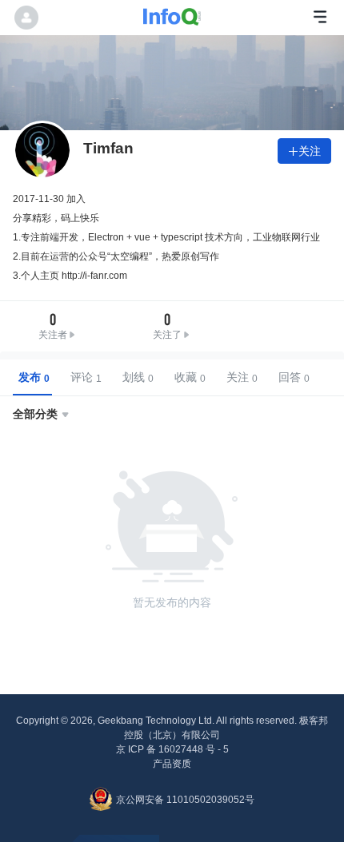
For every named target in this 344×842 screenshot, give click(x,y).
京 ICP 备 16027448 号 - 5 (172, 749)
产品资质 (172, 763)
